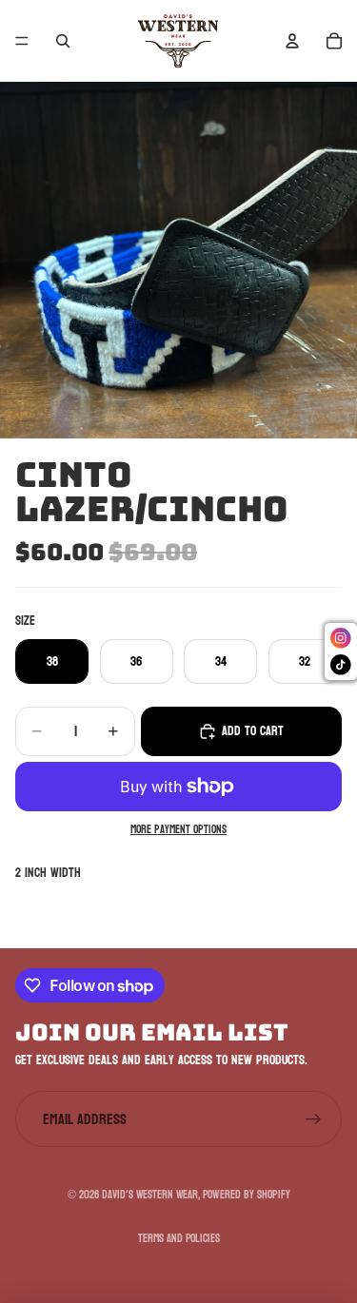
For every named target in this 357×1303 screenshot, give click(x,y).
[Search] (63, 41)
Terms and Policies (179, 1238)
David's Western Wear (150, 1194)
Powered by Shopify (246, 1194)
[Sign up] (313, 1119)
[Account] (292, 41)
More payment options (178, 831)
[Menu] (22, 41)
